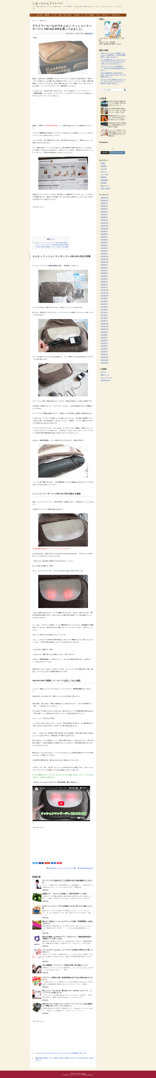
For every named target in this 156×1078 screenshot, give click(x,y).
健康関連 (46, 15)
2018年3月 (104, 281)
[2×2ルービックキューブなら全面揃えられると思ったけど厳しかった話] (36, 911)
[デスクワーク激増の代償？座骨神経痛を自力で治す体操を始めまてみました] (36, 982)
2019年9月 (104, 231)
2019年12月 (104, 223)
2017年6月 (104, 307)
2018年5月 (104, 276)
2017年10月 (104, 295)
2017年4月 (104, 312)
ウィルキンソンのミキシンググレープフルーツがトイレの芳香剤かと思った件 (60, 1053)
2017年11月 (104, 293)
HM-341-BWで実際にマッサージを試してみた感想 (51, 247)
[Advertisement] (47, 220)
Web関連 (76, 15)
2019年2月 (104, 251)
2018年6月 (104, 273)
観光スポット (106, 15)
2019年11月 (104, 225)
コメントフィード (106, 377)
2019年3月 (104, 248)
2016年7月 (104, 337)
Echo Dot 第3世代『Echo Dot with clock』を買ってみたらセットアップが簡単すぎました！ (113, 75)
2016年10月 (104, 329)
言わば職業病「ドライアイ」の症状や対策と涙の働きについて (65, 965)
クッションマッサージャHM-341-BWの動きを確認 (51, 245)
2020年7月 (104, 203)
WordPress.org (105, 380)
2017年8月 (104, 301)
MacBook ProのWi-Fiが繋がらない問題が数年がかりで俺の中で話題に (117, 125)
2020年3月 (104, 214)
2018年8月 (104, 267)
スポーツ (98, 15)
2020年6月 (104, 206)
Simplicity (83, 1073)
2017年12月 (104, 290)
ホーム (32, 15)
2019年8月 (104, 234)
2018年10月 (104, 262)
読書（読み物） (67, 15)
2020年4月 (104, 211)
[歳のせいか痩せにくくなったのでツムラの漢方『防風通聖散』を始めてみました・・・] (36, 926)
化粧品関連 (39, 15)
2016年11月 (104, 326)
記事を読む (45, 890)
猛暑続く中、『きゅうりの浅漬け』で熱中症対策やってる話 (64, 894)
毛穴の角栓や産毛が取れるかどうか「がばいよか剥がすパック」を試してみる (117, 110)
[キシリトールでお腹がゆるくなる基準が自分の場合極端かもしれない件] (36, 885)
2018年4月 (104, 279)
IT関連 (60, 15)
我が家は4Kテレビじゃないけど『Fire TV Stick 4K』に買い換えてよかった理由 (117, 117)
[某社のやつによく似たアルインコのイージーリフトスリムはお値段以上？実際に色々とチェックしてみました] (36, 1008)
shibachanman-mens (86, 868)
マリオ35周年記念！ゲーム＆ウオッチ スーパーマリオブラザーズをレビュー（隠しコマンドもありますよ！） (113, 61)
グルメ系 (53, 15)
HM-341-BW (52, 868)
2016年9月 (104, 332)
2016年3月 (104, 349)
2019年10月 (104, 228)
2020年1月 (104, 220)
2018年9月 (104, 265)
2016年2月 (104, 351)
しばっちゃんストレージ (47, 3)
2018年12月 (104, 256)
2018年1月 (104, 287)
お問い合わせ (116, 15)
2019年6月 (104, 239)
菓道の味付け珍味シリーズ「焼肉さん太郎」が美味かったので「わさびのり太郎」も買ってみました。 (65, 1059)
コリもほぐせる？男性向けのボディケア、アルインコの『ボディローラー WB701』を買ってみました (113, 81)
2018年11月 (104, 259)
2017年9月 (104, 298)
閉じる (52, 239)
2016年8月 (104, 335)
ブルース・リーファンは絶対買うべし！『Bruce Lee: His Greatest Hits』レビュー (113, 68)
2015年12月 (104, 357)
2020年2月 (104, 217)
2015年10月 (104, 363)
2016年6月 (104, 340)
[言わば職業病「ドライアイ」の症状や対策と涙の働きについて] (36, 970)
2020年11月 (104, 200)
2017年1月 (104, 321)
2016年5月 (104, 343)
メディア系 (84, 15)
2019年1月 (104, 253)
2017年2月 (104, 318)
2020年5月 (104, 209)
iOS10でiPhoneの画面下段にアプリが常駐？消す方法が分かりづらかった (117, 103)
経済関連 (91, 15)
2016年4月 (104, 346)
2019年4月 (104, 245)
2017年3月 (104, 315)
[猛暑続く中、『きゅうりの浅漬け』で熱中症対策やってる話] (36, 898)
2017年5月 (104, 309)
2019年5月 (104, 242)
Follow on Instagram (118, 152)
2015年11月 (104, 360)
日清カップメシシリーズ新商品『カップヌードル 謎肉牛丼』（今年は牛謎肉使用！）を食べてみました (113, 55)
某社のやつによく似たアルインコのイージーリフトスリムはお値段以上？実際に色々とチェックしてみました (67, 1005)
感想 (74, 868)
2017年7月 (104, 304)
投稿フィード (105, 375)
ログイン (103, 372)
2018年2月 (104, 284)
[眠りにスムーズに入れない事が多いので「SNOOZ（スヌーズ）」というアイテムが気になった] (36, 995)
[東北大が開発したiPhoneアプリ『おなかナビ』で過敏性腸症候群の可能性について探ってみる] (36, 941)
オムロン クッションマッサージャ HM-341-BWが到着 (50, 242)
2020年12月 (104, 197)
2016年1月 (104, 354)
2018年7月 (104, 270)
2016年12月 (104, 323)
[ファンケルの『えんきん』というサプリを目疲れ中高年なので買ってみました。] (36, 954)
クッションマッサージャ (64, 868)
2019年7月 (104, 237)
